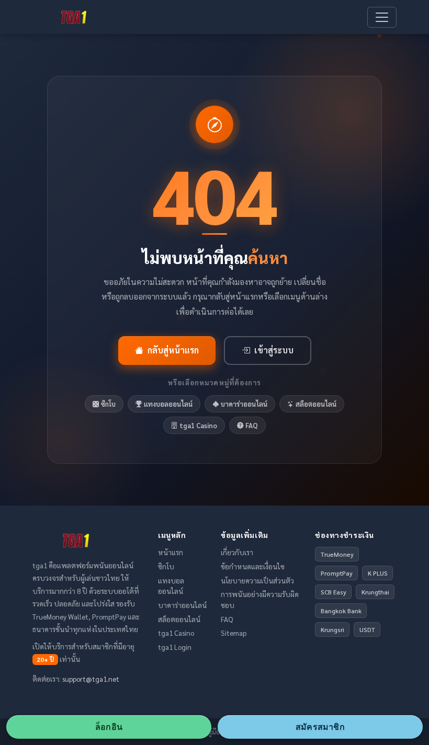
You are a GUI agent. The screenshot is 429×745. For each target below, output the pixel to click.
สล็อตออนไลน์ (316, 403)
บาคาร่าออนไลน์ (244, 403)
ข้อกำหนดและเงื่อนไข (253, 566)
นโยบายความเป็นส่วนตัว (257, 580)
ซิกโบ (108, 403)
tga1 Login (174, 646)
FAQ (251, 425)
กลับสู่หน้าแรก (173, 350)
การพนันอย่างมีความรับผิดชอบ (260, 599)
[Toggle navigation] (382, 17)
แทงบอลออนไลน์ (168, 403)
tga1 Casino (198, 425)
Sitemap (233, 632)
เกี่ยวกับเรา (237, 552)
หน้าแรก (170, 552)
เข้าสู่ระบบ (273, 350)
